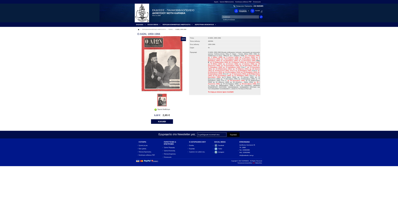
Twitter (220, 149)
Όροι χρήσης (142, 148)
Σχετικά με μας (143, 145)
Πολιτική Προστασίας (145, 152)
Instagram (221, 152)
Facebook (221, 145)
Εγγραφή (192, 148)
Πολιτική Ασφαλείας (170, 154)
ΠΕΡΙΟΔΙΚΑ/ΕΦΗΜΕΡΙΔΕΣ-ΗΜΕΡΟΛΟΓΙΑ (154, 29)
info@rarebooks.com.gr (246, 155)
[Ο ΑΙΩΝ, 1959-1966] (162, 106)
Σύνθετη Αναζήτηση (229, 19)
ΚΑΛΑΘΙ (162, 121)
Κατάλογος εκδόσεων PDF (243, 2)
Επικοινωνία (257, 2)
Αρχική (216, 2)
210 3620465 (258, 6)
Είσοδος (191, 145)
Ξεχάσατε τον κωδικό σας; (197, 152)
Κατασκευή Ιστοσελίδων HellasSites (250, 163)
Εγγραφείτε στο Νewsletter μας (176, 134)
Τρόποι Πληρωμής (169, 147)
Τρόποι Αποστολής (169, 151)
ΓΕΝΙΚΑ (170, 29)
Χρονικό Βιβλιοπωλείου (227, 2)
